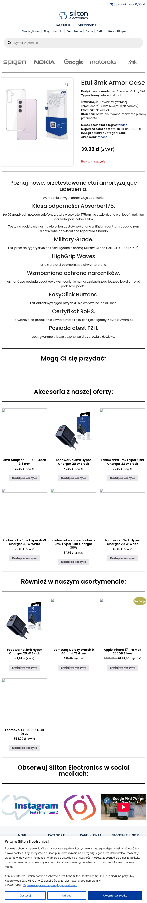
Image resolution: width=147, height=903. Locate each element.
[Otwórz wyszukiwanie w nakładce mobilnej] (73, 43)
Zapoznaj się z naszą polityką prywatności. (50, 885)
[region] (73, 869)
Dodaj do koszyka (24, 478)
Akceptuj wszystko (115, 895)
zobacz (122, 125)
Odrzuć (66, 895)
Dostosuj (25, 895)
